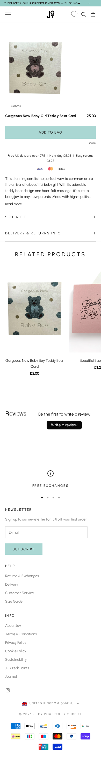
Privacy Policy (15, 642)
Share (92, 143)
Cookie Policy (15, 651)
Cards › (16, 106)
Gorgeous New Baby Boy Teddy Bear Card (34, 363)
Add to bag (50, 132)
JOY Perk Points (17, 668)
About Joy (13, 625)
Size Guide (14, 601)
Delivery (11, 584)
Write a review (64, 424)
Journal (11, 676)
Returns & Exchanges (22, 576)
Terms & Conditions (21, 634)
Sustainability (16, 659)
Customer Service (19, 593)
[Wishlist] (74, 14)
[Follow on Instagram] (7, 690)
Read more (13, 204)
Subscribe (24, 549)
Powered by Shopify (63, 714)
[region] (50, 479)
